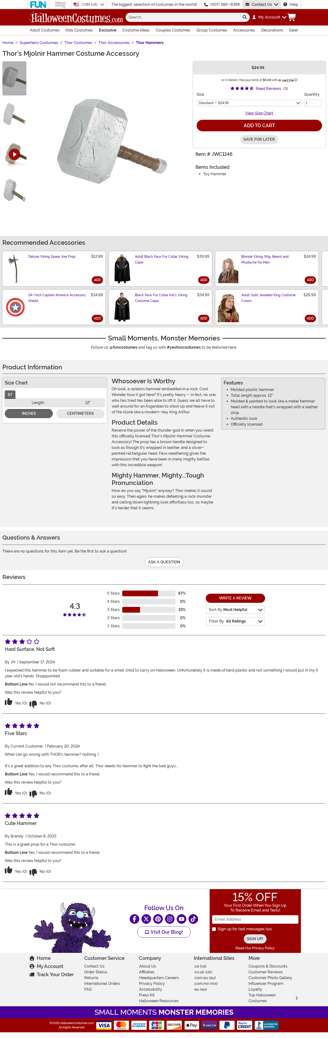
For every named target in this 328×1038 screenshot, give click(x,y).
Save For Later (259, 139)
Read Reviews (268, 88)
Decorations (272, 30)
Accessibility (150, 989)
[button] (269, 17)
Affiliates (146, 972)
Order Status (95, 972)
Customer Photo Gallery (270, 977)
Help (294, 4)
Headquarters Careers (159, 977)
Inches (29, 413)
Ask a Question (164, 562)
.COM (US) (89, 4)
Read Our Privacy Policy (255, 948)
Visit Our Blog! (166, 932)
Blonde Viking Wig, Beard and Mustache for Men (265, 259)
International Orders (102, 983)
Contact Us (262, 4)
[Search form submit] (245, 17)
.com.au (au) (205, 977)
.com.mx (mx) (206, 983)
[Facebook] (134, 919)
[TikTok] (193, 919)
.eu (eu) (200, 989)
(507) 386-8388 (225, 4)
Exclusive (107, 30)
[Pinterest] (158, 919)
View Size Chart (259, 113)
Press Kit (147, 995)
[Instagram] (170, 919)
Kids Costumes (79, 30)
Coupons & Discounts (268, 966)
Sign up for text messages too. (245, 929)
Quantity (312, 94)
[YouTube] (181, 919)
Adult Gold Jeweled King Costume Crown (268, 298)
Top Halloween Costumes (262, 998)
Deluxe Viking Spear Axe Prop (51, 256)
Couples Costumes (173, 30)
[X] (146, 919)
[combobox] (183, 17)
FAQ (88, 989)
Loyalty (255, 989)
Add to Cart (259, 125)
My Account (50, 966)
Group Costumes (211, 30)
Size (200, 94)
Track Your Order (55, 974)
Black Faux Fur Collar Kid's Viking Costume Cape (161, 298)
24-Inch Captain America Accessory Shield (57, 298)
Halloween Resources (159, 1001)
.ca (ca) (200, 966)
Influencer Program (266, 983)
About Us (147, 966)
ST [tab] (10, 394)
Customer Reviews (266, 972)
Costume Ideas (136, 30)
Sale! (293, 30)
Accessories (244, 30)
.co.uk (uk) (203, 972)
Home (44, 958)
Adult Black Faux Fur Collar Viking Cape (161, 259)
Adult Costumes (45, 30)
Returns (91, 977)
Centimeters (80, 413)
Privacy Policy (152, 983)
